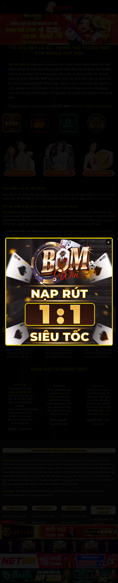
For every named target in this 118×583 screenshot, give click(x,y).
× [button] (108, 242)
